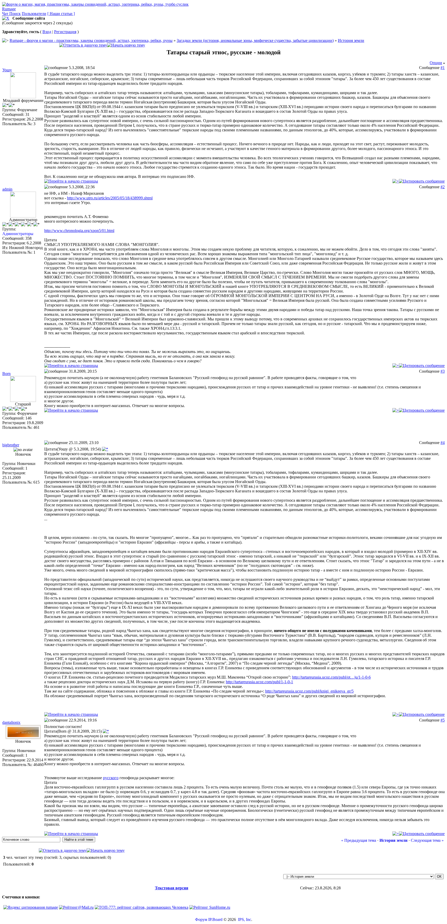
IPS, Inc (244, 919)
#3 (443, 371)
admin (7, 189)
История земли (351, 40)
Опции (436, 63)
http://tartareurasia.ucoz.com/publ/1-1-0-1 (259, 682)
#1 (443, 67)
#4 (443, 442)
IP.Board (215, 919)
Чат (5, 13)
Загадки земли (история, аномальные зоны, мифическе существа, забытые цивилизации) (255, 40)
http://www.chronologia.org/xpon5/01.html (79, 230)
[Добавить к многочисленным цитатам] (395, 181)
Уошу (7, 70)
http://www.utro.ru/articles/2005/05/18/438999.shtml (110, 198)
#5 (443, 720)
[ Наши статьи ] (61, 13)
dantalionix (11, 722)
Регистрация (65, 31)
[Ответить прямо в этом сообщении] (422, 181)
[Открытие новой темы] (126, 45)
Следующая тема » (427, 840)
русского (110, 778)
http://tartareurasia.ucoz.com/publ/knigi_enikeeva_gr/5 (309, 691)
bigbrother (10, 445)
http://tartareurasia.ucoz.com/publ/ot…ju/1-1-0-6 (331, 677)
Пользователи (34, 13)
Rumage (9, 9)
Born (6, 373)
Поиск (15, 13)
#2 (443, 187)
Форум (201, 919)
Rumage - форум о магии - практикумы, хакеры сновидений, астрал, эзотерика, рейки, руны (91, 40)
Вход (46, 31)
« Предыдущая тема (358, 840)
